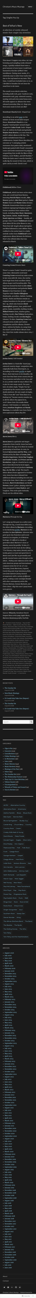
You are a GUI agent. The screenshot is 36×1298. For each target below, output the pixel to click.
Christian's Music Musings (13, 7)
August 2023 (9, 1046)
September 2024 (11, 1012)
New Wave (18, 882)
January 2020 (9, 1157)
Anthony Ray (22, 626)
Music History (10, 764)
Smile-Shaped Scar (8, 665)
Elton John (27, 840)
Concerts (8, 751)
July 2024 (8, 1017)
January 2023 (9, 1064)
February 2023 (10, 1061)
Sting (19, 917)
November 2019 (10, 1162)
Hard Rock (20, 859)
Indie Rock (22, 646)
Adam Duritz (17, 624)
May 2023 (8, 1053)
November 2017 (10, 1224)
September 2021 (10, 1105)
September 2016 (11, 1260)
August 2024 (9, 1015)
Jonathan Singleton (16, 650)
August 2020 (9, 1139)
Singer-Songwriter (10, 910)
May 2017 (8, 1239)
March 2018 (9, 1213)
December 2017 (10, 1221)
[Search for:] (16, 722)
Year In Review (10, 790)
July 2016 (8, 1265)
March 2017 (9, 1244)
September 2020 (11, 1136)
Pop (14, 890)
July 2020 (8, 1141)
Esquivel (25, 642)
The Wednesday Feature (13, 777)
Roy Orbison (16, 659)
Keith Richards (9, 875)
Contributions (10, 754)
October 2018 (9, 1195)
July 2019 (8, 1172)
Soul (20, 910)
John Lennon (20, 867)
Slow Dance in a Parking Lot (24, 663)
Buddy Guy (24, 821)
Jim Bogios (20, 648)
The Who (22, 929)
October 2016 (9, 1257)
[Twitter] (4, 1287)
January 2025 (9, 1002)
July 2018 (8, 1203)
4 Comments (22, 673)
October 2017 (9, 1226)
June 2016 (8, 1268)
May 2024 (8, 1022)
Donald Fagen (9, 840)
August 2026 (9, 953)
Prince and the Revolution (17, 657)
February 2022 (10, 1092)
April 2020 (8, 1149)
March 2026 (9, 966)
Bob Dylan (7, 817)
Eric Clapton (19, 844)
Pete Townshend (23, 886)
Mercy (13, 653)
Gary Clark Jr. (14, 644)
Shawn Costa (23, 661)
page (21, 117)
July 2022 (8, 1079)
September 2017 (10, 1229)
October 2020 (9, 1133)
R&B (26, 898)
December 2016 (10, 1252)
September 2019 (11, 1167)
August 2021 (9, 1108)
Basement (18, 630)
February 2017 (10, 1247)
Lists (6, 761)
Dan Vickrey (20, 638)
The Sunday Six (10, 688)
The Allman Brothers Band (13, 921)
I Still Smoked (15, 646)
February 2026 (10, 968)
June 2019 (8, 1175)
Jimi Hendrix (8, 867)
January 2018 (9, 1219)
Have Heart (25, 644)
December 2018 (10, 1190)
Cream (14, 638)
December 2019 (10, 1159)
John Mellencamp (10, 871)
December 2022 (10, 1066)
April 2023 (8, 1056)
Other (7, 772)
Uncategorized (10, 784)
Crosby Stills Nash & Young (13, 832)
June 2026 (8, 958)
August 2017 (9, 1231)
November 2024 (10, 1007)
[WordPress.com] (20, 1287)
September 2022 (11, 1074)
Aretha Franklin (9, 813)
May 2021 (8, 1115)
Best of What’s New (12, 26)
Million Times (29, 653)
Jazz (29, 863)
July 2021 (8, 1110)
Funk (5, 852)
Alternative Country (18, 805)
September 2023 (11, 1043)
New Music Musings (12, 693)
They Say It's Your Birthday (15, 779)
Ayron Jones (24, 628)
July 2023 (8, 1048)
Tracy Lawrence (18, 671)
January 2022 (9, 1095)
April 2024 (8, 1025)
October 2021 (9, 1102)
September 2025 (11, 981)
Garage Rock (14, 852)
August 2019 (9, 1170)
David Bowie (8, 836)
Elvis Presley (8, 844)
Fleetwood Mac (9, 848)
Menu (30, 6)
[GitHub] (16, 1287)
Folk (18, 848)
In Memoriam (10, 759)
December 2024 (10, 1004)
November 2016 (10, 1255)
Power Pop (8, 894)
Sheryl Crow (18, 906)
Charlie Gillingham (8, 636)
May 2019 (8, 1177)
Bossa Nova (19, 632)
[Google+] (12, 1287)
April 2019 (8, 1180)
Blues (19, 813)
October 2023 (9, 1041)
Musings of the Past (12, 769)
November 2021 (10, 1100)
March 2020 (9, 1151)
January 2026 (9, 971)
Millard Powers (19, 653)
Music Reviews (7, 624)
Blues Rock (27, 813)
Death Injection (19, 640)
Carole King (18, 634)
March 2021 (9, 1121)
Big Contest (12, 632)
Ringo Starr (8, 902)
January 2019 (9, 1188)
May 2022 (8, 1084)
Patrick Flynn (24, 655)
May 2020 (8, 1146)
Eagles (18, 840)
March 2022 (9, 1090)
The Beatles (8, 925)
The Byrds (18, 925)
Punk (21, 898)
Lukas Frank (12, 652)
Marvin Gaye (8, 879)
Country (9, 638)
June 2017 (8, 1237)
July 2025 (8, 986)
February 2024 (10, 1030)
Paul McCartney (9, 886)
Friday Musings (10, 756)
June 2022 (8, 1082)
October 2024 (9, 1010)
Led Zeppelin (21, 875)
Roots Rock (8, 906)
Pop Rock (22, 890)
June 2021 (8, 1113)
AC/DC (6, 805)
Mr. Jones (5, 655)
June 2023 (8, 1051)
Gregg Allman (9, 859)
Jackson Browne (20, 863)
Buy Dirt (11, 634)
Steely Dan (21, 913)
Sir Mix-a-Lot (11, 663)
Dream (27, 640)
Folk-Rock (26, 848)
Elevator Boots (7, 642)
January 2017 (9, 1249)
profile (21, 371)
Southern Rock (9, 913)
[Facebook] (8, 1287)
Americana (22, 809)
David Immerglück (8, 640)
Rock (10, 659)
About (5, 1276)
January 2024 (9, 1033)
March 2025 (9, 997)
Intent (28, 646)
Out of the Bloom (14, 655)
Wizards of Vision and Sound (15, 787)
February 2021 (10, 1123)
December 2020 (10, 1128)
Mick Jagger (19, 879)
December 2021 (10, 1097)
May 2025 (8, 992)
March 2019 (9, 1182)
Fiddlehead (6, 644)
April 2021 (8, 1118)
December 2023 (10, 1035)
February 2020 (10, 1154)
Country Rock (9, 828)
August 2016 (9, 1262)
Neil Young (8, 882)
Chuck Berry (18, 824)
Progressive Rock (20, 894)
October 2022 (9, 1072)
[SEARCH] (31, 722)
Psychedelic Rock (10, 898)
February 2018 (10, 1216)
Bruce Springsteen (10, 821)
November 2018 (10, 1193)
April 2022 (8, 1087)
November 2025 (10, 976)
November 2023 (10, 1038)
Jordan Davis (27, 650)
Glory (20, 644)
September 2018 (10, 1198)
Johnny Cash (24, 871)
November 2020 (10, 1131)
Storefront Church (13, 669)
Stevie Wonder (9, 917)
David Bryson (29, 638)
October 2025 (9, 979)
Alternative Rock (13, 626)
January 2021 (9, 1126)
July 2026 (8, 955)
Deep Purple (19, 836)
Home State (6, 646)
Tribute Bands (10, 782)
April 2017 (8, 1242)
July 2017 (8, 1234)
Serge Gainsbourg (13, 661)
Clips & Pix (8, 748)
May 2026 (8, 961)
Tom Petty (7, 933)
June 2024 (8, 1020)
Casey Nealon (26, 634)
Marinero (19, 652)
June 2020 (8, 1144)
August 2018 (9, 1200)
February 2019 (10, 1185)
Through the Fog (8, 671)
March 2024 (9, 1028)
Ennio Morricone (17, 642)
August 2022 (9, 1077)
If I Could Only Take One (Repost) (17, 698)
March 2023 (9, 1059)
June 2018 (8, 1206)
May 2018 (8, 1208)
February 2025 (10, 999)
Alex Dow (24, 624)
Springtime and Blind (21, 665)
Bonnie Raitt (18, 817)
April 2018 (8, 1211)
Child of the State (20, 636)
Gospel (20, 855)
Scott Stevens (24, 659)
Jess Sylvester (12, 648)
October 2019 (9, 1164)
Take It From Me (24, 669)
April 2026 (8, 963)
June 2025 (8, 989)
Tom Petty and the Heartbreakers (16, 937)
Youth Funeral (12, 673)
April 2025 (8, 994)
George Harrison (10, 855)
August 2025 (9, 984)
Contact (6, 1281)
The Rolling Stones (10, 929)
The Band (28, 921)
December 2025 (10, 973)
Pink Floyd (7, 890)
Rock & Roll (24, 902)
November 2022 (10, 1069)
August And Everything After (11, 628)
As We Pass (29, 626)
